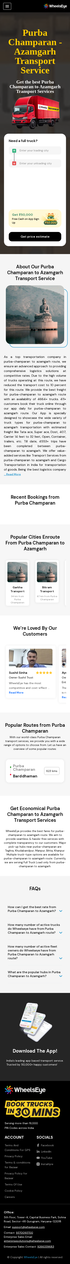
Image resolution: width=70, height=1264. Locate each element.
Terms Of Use (13, 1184)
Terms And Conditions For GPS (17, 1148)
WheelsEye (31, 1257)
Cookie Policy (13, 1190)
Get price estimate (35, 236)
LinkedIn (46, 1151)
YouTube (46, 1158)
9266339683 (45, 1246)
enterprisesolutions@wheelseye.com (27, 1241)
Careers (10, 1197)
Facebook (47, 1145)
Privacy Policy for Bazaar (16, 1176)
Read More (16, 692)
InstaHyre (47, 1164)
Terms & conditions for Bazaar (17, 1165)
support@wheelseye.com (28, 1227)
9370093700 (24, 1232)
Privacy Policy (14, 1156)
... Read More (12, 474)
